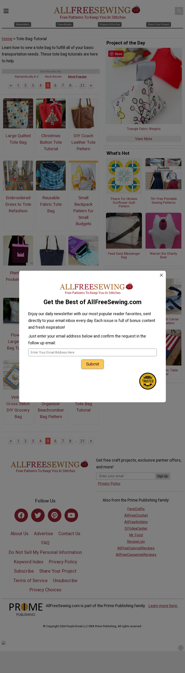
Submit (92, 364)
